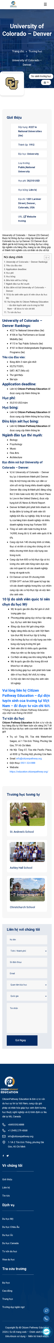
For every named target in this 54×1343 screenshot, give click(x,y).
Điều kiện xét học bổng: (17, 280)
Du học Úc (7, 1235)
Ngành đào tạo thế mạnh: (18, 284)
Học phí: (10, 273)
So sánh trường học (41, 76)
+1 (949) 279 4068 (17, 1130)
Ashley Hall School (21, 868)
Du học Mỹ (8, 1219)
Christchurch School (22, 907)
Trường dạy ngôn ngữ (13, 1307)
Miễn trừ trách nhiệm (38, 1336)
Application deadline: (16, 269)
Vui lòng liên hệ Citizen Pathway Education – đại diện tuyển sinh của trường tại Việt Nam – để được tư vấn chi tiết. (27, 305)
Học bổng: (11, 276)
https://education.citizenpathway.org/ (29, 772)
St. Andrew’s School (22, 832)
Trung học (7, 1299)
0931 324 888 (28, 763)
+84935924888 (16, 1125)
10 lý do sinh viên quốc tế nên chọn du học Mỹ (26, 296)
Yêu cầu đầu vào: (14, 265)
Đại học (6, 1283)
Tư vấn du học (14, 312)
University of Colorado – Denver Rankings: (27, 262)
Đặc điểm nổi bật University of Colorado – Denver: (26, 289)
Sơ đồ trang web (18, 1332)
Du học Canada (10, 1243)
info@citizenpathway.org (29, 758)
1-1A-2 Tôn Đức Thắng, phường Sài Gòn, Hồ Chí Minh (26, 1145)
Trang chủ (18, 51)
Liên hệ (6, 1187)
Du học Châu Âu (10, 1227)
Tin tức (6, 1196)
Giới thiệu (7, 1179)
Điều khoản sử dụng (15, 1336)
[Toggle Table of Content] (45, 257)
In (48, 82)
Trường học (35, 51)
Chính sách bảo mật (39, 1332)
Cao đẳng (7, 1291)
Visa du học (8, 1259)
